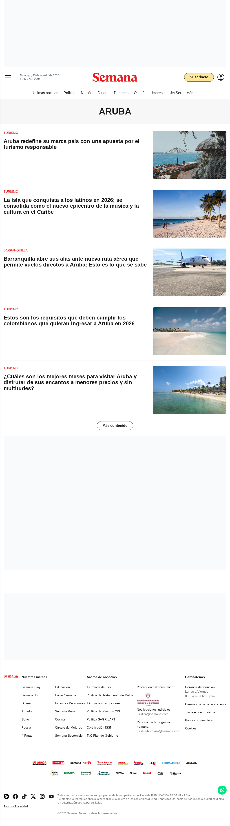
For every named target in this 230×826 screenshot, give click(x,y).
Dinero (26, 703)
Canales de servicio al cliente (205, 704)
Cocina (60, 719)
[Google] (6, 796)
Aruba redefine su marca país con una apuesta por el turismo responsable (71, 144)
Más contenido (115, 425)
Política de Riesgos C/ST (104, 711)
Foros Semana (65, 695)
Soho (25, 719)
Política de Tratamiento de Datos (110, 695)
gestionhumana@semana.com (158, 731)
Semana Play (31, 687)
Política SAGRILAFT (101, 719)
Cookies (191, 728)
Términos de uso (99, 687)
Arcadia (27, 711)
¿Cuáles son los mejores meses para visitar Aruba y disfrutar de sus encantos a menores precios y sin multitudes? (70, 382)
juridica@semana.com (152, 714)
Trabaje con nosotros (200, 712)
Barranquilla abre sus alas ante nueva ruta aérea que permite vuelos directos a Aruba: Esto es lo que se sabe (75, 262)
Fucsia (26, 727)
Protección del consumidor (156, 687)
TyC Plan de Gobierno (102, 735)
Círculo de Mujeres (68, 727)
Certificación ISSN (99, 727)
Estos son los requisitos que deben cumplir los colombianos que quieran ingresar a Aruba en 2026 (69, 320)
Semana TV (30, 695)
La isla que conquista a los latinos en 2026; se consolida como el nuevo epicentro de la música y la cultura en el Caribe (71, 206)
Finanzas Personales (70, 703)
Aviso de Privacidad (20, 806)
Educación (62, 687)
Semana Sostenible (69, 735)
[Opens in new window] (15, 796)
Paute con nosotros (199, 720)
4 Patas (27, 735)
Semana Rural (65, 711)
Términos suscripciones (103, 703)
